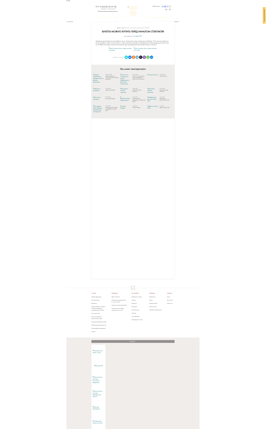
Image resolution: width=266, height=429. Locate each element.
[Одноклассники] (133, 57)
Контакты (168, 17)
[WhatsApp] (148, 57)
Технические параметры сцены (98, 322)
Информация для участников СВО (164, 99)
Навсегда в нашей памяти (155, 310)
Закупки (93, 331)
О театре (103, 17)
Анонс (168, 297)
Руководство (152, 297)
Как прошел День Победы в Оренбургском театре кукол (111, 109)
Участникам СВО (95, 313)
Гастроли (134, 313)
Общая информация (96, 297)
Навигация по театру (137, 297)
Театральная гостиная (137, 319)
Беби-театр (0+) (116, 297)
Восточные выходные (110, 98)
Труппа (151, 300)
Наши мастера (152, 306)
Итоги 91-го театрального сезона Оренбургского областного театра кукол (138, 77)
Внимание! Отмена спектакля (136, 90)
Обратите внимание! (110, 90)
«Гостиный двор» (136, 316)
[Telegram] (137, 57)
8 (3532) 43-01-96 (108, 6)
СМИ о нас (169, 303)
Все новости (170, 300)
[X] (140, 57)
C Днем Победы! (136, 107)
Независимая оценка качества (98, 325)
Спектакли (116, 17)
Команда (154, 17)
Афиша (110, 17)
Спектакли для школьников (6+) (119, 305)
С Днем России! (163, 76)
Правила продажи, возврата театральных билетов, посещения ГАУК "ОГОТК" (98, 308)
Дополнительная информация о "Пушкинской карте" (138, 100)
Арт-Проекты (161, 17)
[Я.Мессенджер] (126, 57)
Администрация (153, 303)
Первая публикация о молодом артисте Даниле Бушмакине (111, 77)
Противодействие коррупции (98, 328)
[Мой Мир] (151, 57)
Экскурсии (134, 303)
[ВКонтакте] (130, 57)
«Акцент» (134, 300)
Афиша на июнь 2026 (165, 107)
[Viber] (144, 57)
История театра (95, 300)
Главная (97, 17)
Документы (94, 303)
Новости (149, 17)
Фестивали (134, 306)
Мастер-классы (135, 310)
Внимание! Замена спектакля (164, 90)
